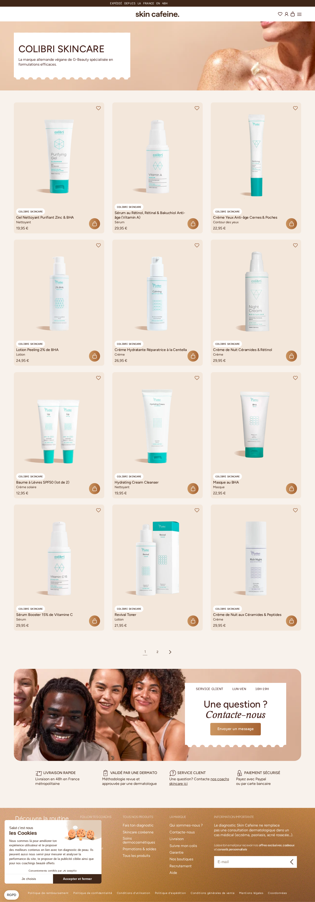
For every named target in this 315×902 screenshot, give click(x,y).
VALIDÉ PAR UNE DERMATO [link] (133, 773)
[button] (299, 14)
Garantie (176, 853)
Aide (173, 873)
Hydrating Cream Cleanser (137, 482)
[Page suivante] (170, 652)
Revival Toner (125, 615)
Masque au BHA (226, 482)
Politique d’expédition (170, 893)
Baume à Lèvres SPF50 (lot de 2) (42, 482)
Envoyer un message (235, 729)
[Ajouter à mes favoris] (98, 108)
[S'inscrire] (292, 862)
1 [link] (145, 652)
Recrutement (180, 866)
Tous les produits (136, 856)
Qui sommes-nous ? (186, 825)
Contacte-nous (182, 832)
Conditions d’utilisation (133, 893)
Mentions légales (251, 893)
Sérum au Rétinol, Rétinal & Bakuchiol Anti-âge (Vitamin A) (150, 215)
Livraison (176, 839)
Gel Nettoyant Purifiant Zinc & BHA (45, 217)
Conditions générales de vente (213, 893)
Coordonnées (277, 893)
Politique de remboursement (48, 893)
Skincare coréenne (138, 832)
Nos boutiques (181, 859)
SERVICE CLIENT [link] (191, 773)
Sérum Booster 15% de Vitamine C (44, 615)
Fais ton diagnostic (138, 825)
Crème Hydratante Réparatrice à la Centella (151, 350)
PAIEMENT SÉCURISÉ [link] (262, 773)
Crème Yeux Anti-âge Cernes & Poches (245, 217)
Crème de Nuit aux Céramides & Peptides (247, 615)
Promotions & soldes (139, 849)
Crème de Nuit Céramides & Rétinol (242, 350)
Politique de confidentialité (92, 893)
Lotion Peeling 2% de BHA (37, 350)
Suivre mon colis (183, 846)
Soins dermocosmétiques (139, 840)
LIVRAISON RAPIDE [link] (59, 773)
